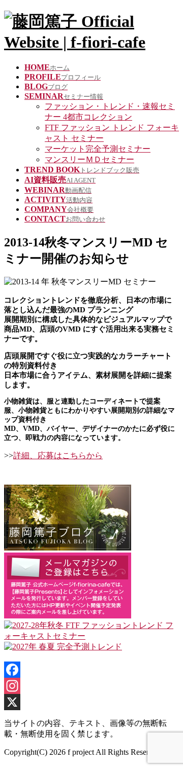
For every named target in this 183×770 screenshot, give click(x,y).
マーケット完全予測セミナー (97, 148)
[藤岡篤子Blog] (67, 547)
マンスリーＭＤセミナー (89, 159)
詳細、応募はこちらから (58, 455)
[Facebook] (91, 670)
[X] (91, 702)
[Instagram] (91, 686)
